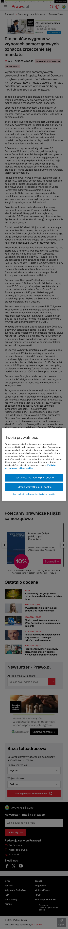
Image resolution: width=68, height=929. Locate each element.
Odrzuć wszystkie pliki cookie (34, 486)
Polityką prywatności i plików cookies (30, 466)
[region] (34, 464)
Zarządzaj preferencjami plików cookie (34, 493)
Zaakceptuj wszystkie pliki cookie (34, 477)
